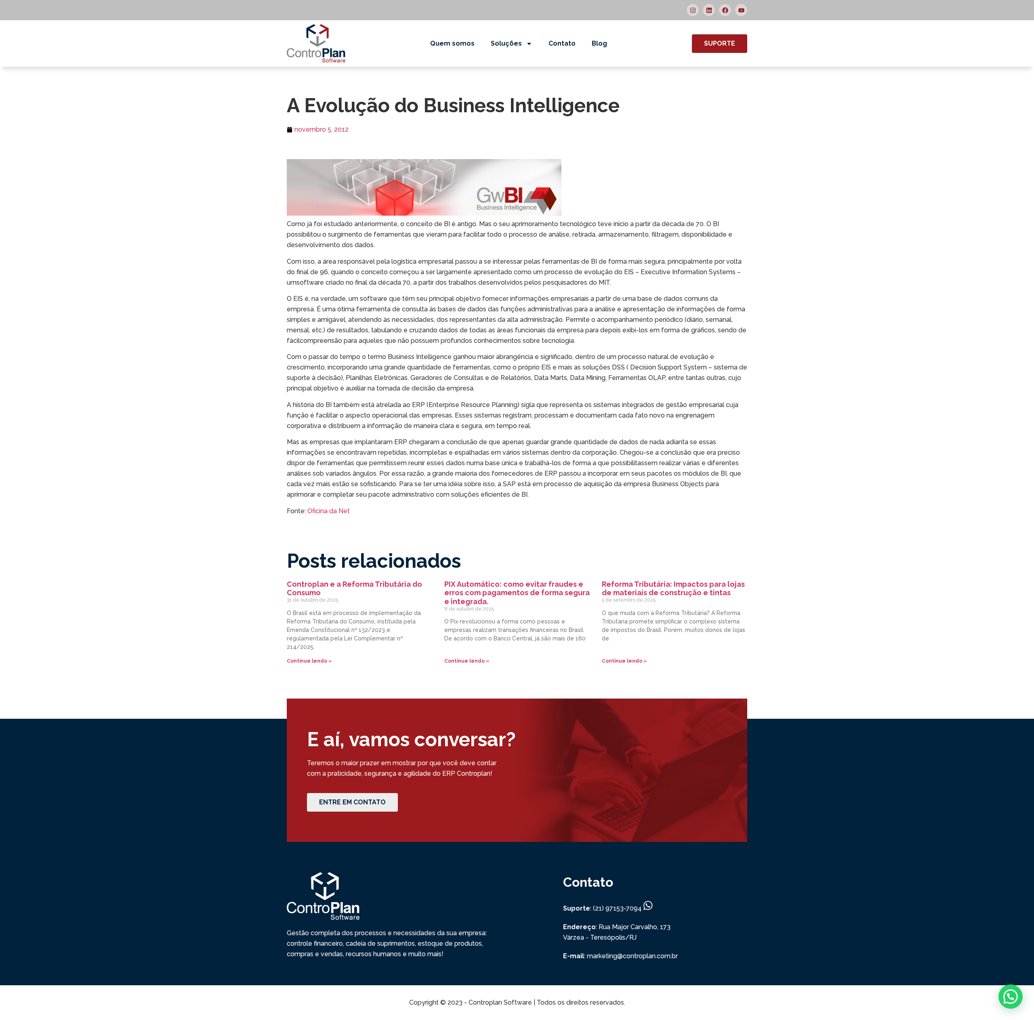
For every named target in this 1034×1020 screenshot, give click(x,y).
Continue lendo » (309, 661)
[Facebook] (725, 10)
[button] (1010, 996)
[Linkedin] (709, 10)
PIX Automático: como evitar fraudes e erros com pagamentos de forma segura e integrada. (517, 593)
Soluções (506, 43)
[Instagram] (693, 10)
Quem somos (452, 43)
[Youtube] (741, 10)
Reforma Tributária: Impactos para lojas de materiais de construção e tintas (673, 588)
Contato (562, 43)
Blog (599, 43)
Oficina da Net (328, 511)
